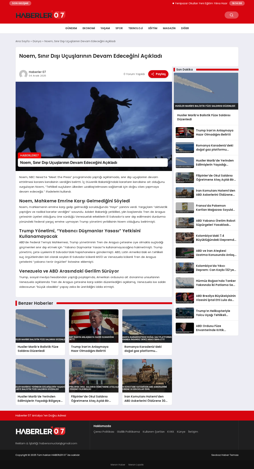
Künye (181, 432)
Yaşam (105, 28)
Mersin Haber (118, 464)
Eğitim (152, 28)
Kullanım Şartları (154, 432)
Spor (119, 28)
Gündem (71, 28)
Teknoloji (135, 28)
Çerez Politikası (104, 432)
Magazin (169, 28)
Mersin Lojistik (136, 464)
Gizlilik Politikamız (128, 432)
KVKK (170, 432)
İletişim (193, 432)
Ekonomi (89, 28)
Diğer (185, 28)
